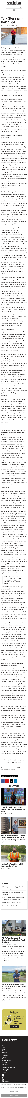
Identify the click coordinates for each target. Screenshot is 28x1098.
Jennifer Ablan (7, 842)
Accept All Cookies (14, 1095)
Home (9, 1041)
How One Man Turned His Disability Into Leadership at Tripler (12, 865)
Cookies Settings (14, 1091)
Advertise (4, 1054)
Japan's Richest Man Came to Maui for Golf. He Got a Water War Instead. (14, 985)
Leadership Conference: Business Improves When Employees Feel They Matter (13, 809)
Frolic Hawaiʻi (5, 1064)
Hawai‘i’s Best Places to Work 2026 (12, 902)
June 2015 (17, 768)
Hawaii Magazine (6, 1066)
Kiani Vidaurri (6, 868)
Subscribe (4, 1052)
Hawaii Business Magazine (14, 3)
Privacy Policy (5, 1058)
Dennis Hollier (14, 25)
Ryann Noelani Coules (9, 944)
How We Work (5, 1055)
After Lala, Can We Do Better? (10, 906)
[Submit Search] (20, 7)
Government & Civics (6, 776)
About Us (4, 1049)
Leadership (14, 776)
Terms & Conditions (6, 1060)
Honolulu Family (5, 1069)
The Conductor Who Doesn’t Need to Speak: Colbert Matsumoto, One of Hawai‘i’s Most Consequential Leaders (13, 838)
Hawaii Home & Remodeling (8, 1067)
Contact (4, 1057)
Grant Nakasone (7, 813)
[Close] (25, 1084)
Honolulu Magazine (6, 1070)
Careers (4, 1051)
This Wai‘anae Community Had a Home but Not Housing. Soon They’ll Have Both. (13, 940)
